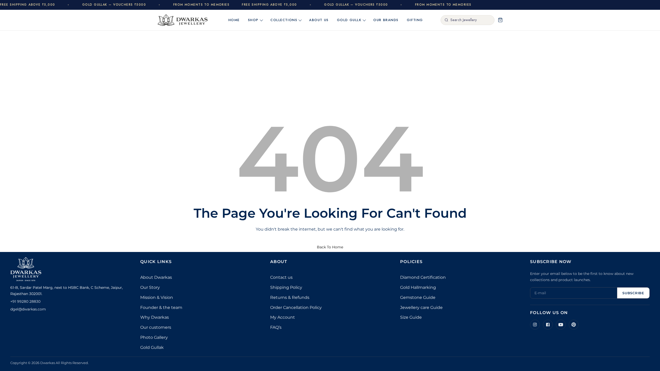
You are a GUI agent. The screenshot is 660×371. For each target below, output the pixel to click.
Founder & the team (161, 307)
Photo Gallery (154, 337)
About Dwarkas (156, 277)
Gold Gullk (349, 20)
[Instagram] (535, 325)
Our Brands (386, 20)
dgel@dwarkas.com (28, 309)
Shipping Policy (286, 287)
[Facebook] (548, 325)
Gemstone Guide (417, 297)
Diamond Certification (423, 277)
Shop (253, 20)
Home (234, 20)
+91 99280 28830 (25, 301)
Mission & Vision (156, 297)
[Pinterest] (574, 325)
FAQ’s (276, 327)
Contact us (281, 277)
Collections (283, 20)
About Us (318, 20)
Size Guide (411, 317)
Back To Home (330, 247)
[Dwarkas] (183, 20)
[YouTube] (561, 325)
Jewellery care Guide (421, 307)
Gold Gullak (152, 347)
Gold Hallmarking (418, 287)
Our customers (155, 327)
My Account (282, 317)
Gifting (415, 20)
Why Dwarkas (154, 317)
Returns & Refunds (289, 297)
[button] (500, 20)
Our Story (150, 287)
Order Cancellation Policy (296, 307)
